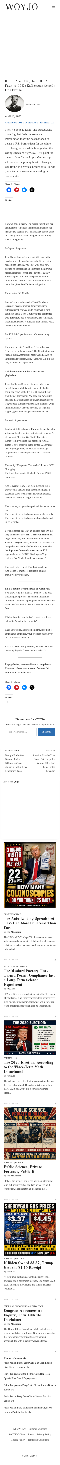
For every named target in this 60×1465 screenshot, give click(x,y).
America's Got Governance (21, 123)
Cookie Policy (18, 1439)
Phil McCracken (14, 932)
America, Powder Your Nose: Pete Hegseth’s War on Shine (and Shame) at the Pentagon (44, 760)
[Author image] (14, 104)
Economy (9, 1162)
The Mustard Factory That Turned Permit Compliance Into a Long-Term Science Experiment (29, 978)
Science (19, 1162)
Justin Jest (34, 104)
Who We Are (19, 1429)
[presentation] (30, 1037)
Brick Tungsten (11, 1374)
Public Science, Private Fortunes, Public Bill (23, 1169)
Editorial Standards (38, 1429)
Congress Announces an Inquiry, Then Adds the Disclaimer (23, 1315)
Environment (11, 966)
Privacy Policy (44, 1434)
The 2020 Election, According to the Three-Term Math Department (28, 1067)
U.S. (52, 123)
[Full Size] (30, 875)
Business (8, 914)
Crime (17, 914)
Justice (44, 123)
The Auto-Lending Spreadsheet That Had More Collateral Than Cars (30, 923)
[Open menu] (53, 6)
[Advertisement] (30, 44)
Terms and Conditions (38, 1439)
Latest (31, 1434)
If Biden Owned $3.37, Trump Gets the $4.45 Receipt (28, 1265)
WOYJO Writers (17, 1434)
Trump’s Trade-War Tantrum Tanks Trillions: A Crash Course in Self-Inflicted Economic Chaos (16, 760)
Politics (8, 1058)
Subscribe (46, 732)
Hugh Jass (11, 989)
